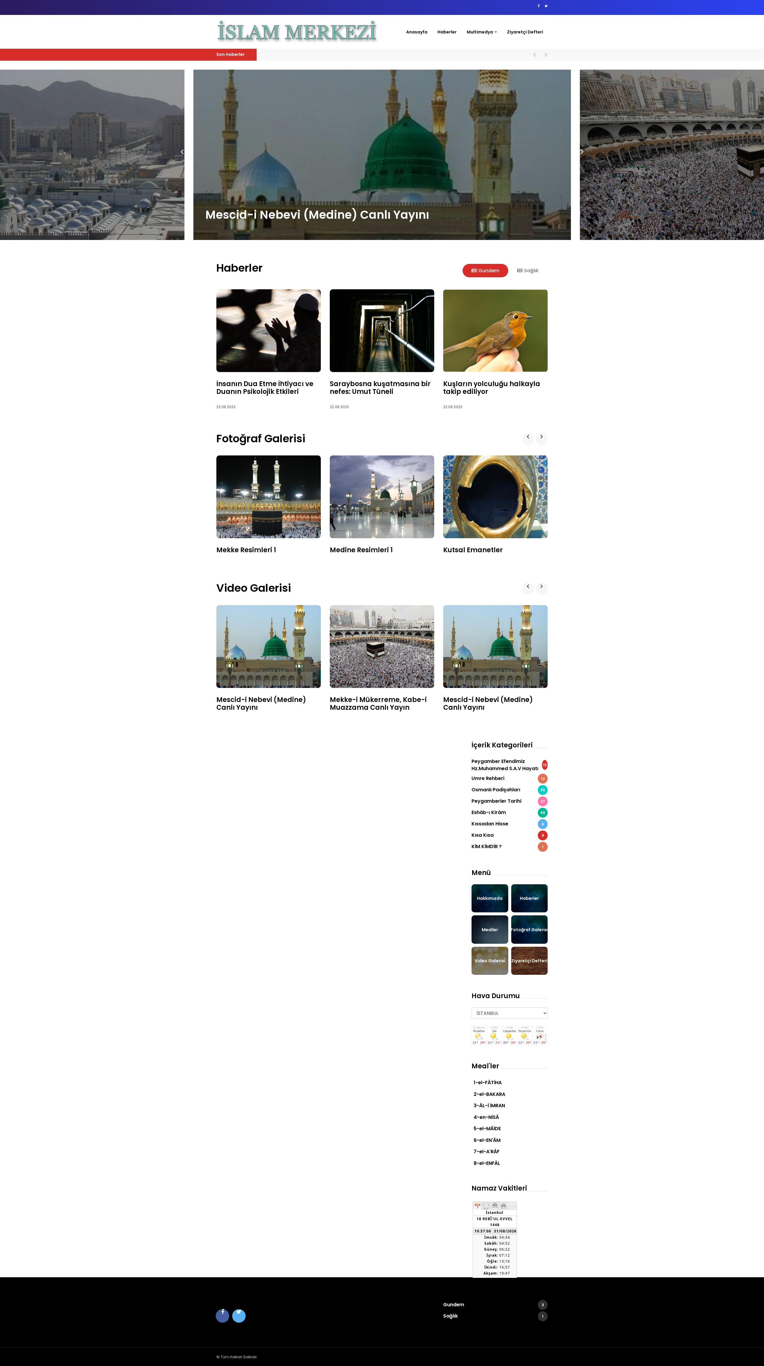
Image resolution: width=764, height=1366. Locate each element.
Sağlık (493, 1316)
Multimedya (480, 32)
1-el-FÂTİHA (488, 1082)
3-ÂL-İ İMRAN (489, 1105)
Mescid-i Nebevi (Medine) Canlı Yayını (309, 55)
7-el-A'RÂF (487, 1151)
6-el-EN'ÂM (487, 1140)
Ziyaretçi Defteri (525, 32)
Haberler (447, 32)
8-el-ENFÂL (487, 1163)
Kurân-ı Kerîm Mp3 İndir (661, 197)
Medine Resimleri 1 (361, 550)
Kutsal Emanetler (473, 550)
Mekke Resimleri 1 (246, 550)
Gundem (493, 1304)
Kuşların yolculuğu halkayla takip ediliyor (491, 387)
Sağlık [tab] (531, 270)
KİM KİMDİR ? (507, 846)
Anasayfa (416, 32)
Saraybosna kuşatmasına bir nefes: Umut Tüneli (380, 387)
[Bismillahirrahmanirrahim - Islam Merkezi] (298, 32)
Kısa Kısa (508, 835)
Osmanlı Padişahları (508, 789)
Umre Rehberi (508, 778)
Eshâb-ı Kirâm (508, 812)
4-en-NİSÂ (486, 1117)
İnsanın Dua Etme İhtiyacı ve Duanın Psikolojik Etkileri (264, 387)
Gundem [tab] (488, 270)
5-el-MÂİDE (487, 1128)
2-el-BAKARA (489, 1094)
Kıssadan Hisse (508, 823)
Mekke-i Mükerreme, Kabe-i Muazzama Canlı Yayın (354, 215)
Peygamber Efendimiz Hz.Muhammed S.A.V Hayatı (509, 765)
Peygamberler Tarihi (508, 801)
